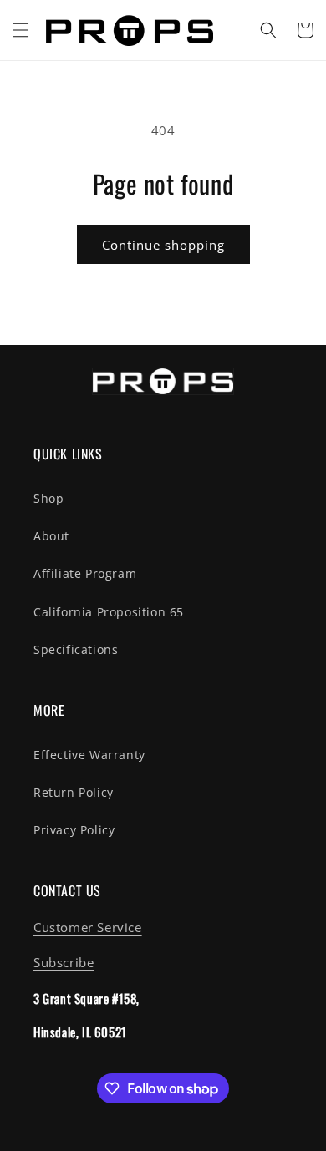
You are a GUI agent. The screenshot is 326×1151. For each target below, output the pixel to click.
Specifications (75, 649)
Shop (48, 498)
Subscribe (63, 962)
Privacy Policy (74, 830)
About (51, 536)
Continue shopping (163, 244)
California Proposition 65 (108, 612)
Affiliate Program (84, 573)
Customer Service (87, 927)
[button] (21, 30)
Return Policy (73, 792)
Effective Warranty (89, 755)
